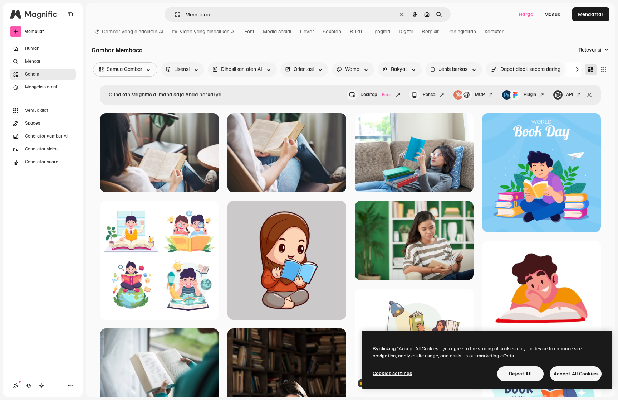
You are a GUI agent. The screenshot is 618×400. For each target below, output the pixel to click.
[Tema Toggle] (41, 385)
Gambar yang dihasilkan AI (132, 31)
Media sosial (277, 31)
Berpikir (430, 31)
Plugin (530, 94)
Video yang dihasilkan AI (208, 31)
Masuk (552, 14)
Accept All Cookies (576, 374)
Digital (406, 31)
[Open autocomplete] (175, 14)
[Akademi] (28, 385)
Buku (356, 31)
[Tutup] (589, 95)
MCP (480, 94)
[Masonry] (591, 69)
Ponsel (429, 94)
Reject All (520, 374)
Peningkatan (461, 31)
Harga (526, 14)
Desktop (375, 94)
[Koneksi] (15, 385)
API (569, 94)
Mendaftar (591, 14)
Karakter (494, 31)
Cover (307, 31)
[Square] (603, 69)
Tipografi (380, 31)
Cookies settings (392, 373)
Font (249, 31)
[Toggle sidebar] (70, 14)
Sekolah (332, 31)
